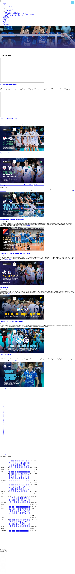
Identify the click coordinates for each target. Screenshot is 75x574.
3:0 (11, 461)
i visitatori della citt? (6, 20)
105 (3, 453)
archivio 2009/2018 (6, 24)
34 (3, 430)
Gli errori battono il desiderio (8, 84)
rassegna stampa (5, 16)
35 (3, 431)
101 (3, 449)
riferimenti (4, 21)
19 (3, 415)
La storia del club (6, 17)
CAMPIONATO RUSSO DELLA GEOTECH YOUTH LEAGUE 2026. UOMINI (19, 14)
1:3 (13, 460)
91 (3, 439)
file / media (4, 19)
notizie (4, 4)
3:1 (11, 460)
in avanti (4, 454)
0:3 (9, 463)
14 (3, 410)
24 (3, 420)
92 (3, 440)
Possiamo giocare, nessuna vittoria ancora (12, 219)
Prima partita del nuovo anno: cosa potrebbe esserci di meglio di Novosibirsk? (22, 185)
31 (3, 427)
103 (3, 451)
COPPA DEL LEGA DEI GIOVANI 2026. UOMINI (14, 15)
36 (3, 432)
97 (3, 445)
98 (3, 446)
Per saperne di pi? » (21, 124)
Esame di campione (5, 354)
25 (3, 421)
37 (3, 433)
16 (3, 412)
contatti (4, 23)
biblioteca (4, 22)
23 (3, 419)
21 (3, 417)
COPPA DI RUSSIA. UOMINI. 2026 (11, 12)
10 (3, 406)
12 (3, 408)
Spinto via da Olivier (6, 152)
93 (3, 441)
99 (3, 447)
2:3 (13, 461)
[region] (37, 37)
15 (3, 411)
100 (3, 448)
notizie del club (7, 5)
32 (3, 428)
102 (3, 450)
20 (3, 416)
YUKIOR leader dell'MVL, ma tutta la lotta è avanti (15, 253)
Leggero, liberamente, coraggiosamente (11, 321)
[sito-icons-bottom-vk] (3, 562)
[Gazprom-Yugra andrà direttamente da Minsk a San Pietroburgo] (3, 556)
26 (3, 422)
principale (4, 3)
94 (3, 442)
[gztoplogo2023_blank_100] (5, 0)
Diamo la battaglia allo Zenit (8, 118)
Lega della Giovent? (8, 6)
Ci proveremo (4, 287)
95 (3, 443)
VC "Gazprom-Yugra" (9, 9)
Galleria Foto (5, 18)
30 (3, 426)
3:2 (12, 461)
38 (3, 434)
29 (3, 425)
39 (3, 435)
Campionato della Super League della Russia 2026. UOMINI (15, 13)
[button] (2, 37)
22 (3, 418)
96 (3, 444)
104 (3, 452)
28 (3, 424)
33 (3, 429)
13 (3, 409)
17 (3, 413)
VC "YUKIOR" (8, 10)
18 (3, 414)
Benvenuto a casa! (5, 388)
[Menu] (72, 2)
